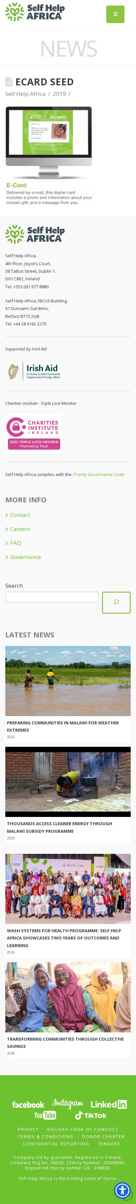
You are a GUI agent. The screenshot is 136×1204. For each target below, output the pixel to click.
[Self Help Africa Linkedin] (108, 1104)
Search (14, 585)
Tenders (109, 1144)
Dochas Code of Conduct (83, 1129)
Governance (25, 557)
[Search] (116, 603)
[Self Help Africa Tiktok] (91, 1114)
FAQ (15, 543)
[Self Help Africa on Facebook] (28, 1104)
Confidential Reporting (56, 1144)
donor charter (103, 1136)
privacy (28, 1129)
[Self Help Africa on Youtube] (45, 1114)
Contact (20, 515)
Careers (20, 529)
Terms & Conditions (46, 1136)
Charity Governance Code (98, 474)
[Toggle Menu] (115, 14)
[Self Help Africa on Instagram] (68, 1104)
